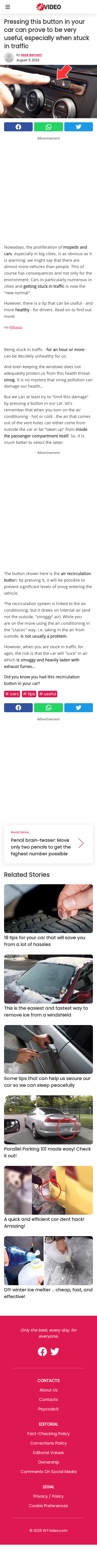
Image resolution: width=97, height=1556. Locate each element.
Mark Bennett (31, 55)
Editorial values (48, 1452)
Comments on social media (49, 1471)
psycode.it (48, 1409)
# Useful (47, 694)
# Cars (12, 694)
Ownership (48, 1462)
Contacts (48, 1399)
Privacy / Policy (48, 1496)
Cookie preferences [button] (48, 1506)
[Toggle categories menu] (7, 7)
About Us (48, 1390)
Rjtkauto (15, 327)
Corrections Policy (48, 1443)
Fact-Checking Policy (48, 1433)
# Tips (29, 694)
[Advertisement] (48, 189)
